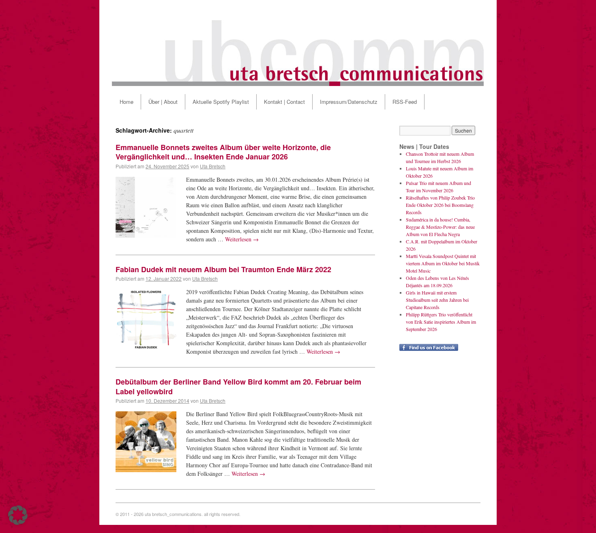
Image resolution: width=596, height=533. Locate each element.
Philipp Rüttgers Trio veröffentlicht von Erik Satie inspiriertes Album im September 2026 (441, 321)
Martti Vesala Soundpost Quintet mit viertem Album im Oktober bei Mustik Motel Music (443, 263)
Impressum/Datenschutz (348, 101)
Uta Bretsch (212, 166)
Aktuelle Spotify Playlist (221, 101)
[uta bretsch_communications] (298, 43)
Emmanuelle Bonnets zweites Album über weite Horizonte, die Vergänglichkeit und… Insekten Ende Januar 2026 (223, 152)
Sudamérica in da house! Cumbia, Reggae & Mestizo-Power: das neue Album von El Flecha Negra (440, 226)
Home (126, 101)
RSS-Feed (404, 101)
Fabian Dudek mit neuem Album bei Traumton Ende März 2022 (223, 269)
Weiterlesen (242, 239)
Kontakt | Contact (284, 101)
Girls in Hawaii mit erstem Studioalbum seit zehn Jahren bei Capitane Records (437, 299)
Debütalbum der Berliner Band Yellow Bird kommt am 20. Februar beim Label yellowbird (238, 386)
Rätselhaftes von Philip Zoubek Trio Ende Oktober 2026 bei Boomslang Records (440, 204)
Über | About (163, 101)
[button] (18, 515)
